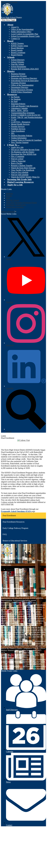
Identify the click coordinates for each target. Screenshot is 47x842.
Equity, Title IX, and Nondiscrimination (26, 117)
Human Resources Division (22, 90)
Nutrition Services (18, 129)
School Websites (17, 62)
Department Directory (19, 87)
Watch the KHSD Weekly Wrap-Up (25, 177)
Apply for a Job (17, 147)
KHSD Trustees (17, 43)
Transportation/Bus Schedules (23, 113)
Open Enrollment (18, 131)
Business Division (18, 74)
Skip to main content (9, 2)
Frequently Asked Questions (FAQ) (16, 511)
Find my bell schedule (19, 175)
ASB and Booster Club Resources (24, 106)
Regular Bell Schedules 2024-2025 (25, 69)
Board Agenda (17, 50)
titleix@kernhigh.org (14, 653)
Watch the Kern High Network (23, 168)
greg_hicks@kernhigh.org (11, 659)
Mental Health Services (20, 124)
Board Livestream (18, 52)
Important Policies (18, 104)
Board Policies (17, 55)
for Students (16, 99)
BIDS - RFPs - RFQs (19, 110)
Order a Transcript (18, 161)
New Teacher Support (19, 142)
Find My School (17, 64)
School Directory (18, 60)
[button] (10, 24)
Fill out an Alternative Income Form (25, 150)
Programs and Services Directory (24, 78)
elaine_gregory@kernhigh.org (13, 664)
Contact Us (15, 38)
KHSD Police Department (21, 92)
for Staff (14, 101)
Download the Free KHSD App (23, 154)
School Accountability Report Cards (25, 36)
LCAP (13, 120)
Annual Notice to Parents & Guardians (26, 140)
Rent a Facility (17, 163)
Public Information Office (21, 32)
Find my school (17, 159)
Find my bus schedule (19, 172)
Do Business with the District (22, 152)
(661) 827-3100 (7, 563)
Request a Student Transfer (21, 165)
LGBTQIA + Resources (20, 122)
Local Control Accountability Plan (24, 34)
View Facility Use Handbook (22, 170)
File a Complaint (17, 156)
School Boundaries (18, 66)
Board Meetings (17, 48)
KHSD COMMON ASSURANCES (25, 115)
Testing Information (19, 138)
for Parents (15, 97)
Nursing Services (18, 126)
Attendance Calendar (19, 108)
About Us (15, 27)
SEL (13, 133)
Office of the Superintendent (22, 29)
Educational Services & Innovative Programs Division (24, 82)
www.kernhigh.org (20, 669)
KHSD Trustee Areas (19, 46)
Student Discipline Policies (21, 136)
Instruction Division (19, 76)
